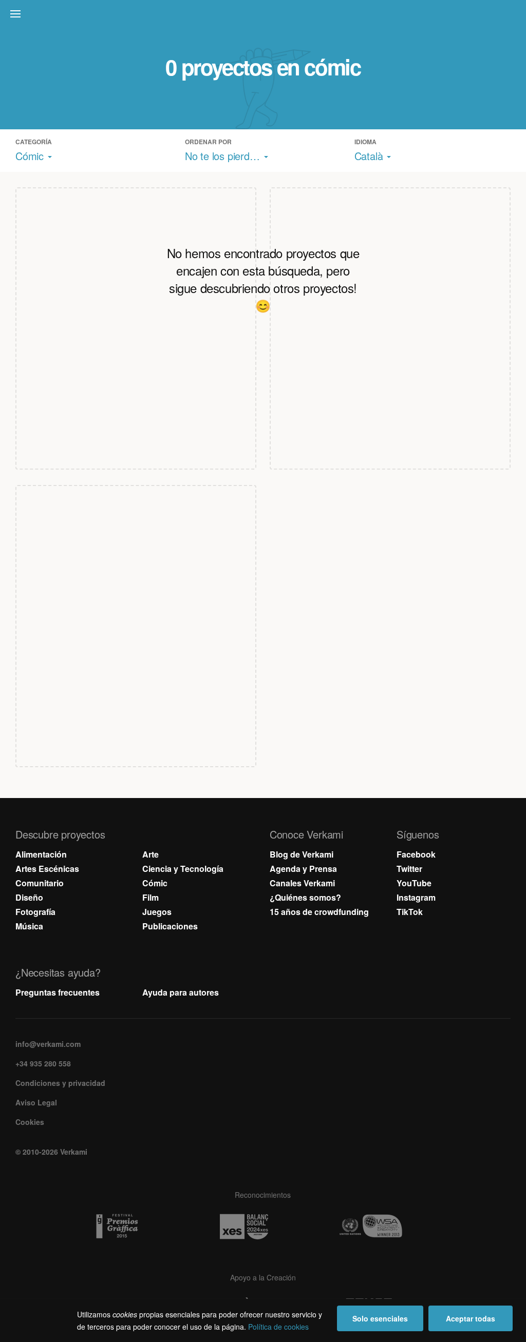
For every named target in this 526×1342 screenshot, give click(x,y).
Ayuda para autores (180, 992)
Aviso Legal (36, 1102)
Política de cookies (278, 1326)
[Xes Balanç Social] (263, 1226)
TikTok (410, 912)
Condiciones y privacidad (60, 1083)
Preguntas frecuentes (57, 992)
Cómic (154, 883)
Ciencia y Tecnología (182, 868)
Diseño (29, 897)
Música (29, 926)
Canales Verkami (302, 883)
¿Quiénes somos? (305, 897)
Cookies (29, 1122)
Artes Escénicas (47, 868)
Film (150, 897)
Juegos (157, 912)
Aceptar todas (470, 1318)
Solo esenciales (380, 1318)
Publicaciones (170, 926)
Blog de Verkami (301, 854)
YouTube (414, 883)
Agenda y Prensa (303, 868)
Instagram (416, 897)
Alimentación (41, 854)
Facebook (416, 854)
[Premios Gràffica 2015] (136, 1226)
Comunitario (39, 883)
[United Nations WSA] (390, 1226)
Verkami (264, 16)
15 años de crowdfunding (319, 912)
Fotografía (35, 912)
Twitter (409, 868)
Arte (150, 854)
